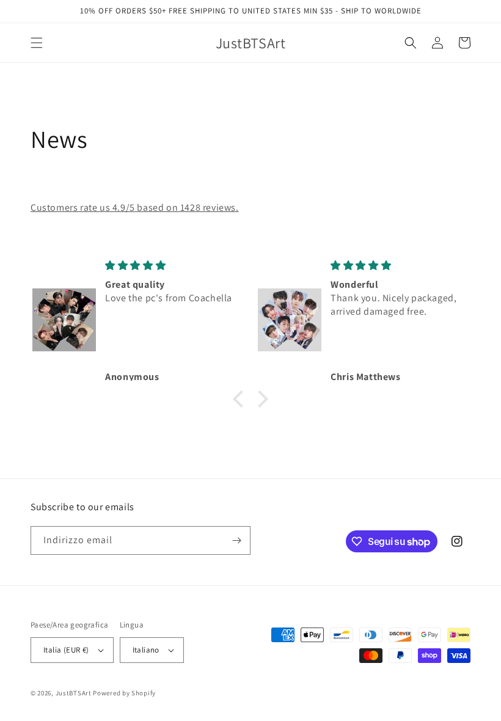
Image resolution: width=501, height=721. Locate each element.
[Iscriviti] (236, 540)
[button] (36, 42)
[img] (171, 265)
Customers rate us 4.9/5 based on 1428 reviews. (135, 207)
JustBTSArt (74, 693)
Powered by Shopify (124, 693)
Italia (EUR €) (66, 650)
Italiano (146, 650)
